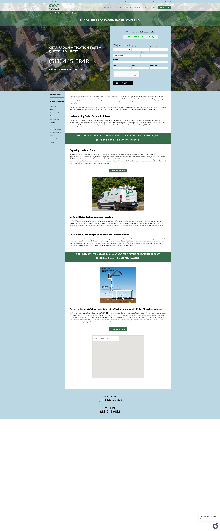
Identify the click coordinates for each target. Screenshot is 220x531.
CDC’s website (150, 109)
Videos (136, 2)
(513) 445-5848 (69, 61)
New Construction (135, 7)
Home (51, 13)
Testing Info (53, 122)
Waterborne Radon (55, 139)
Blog (142, 2)
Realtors (125, 7)
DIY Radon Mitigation (55, 132)
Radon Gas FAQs (54, 113)
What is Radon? (129, 2)
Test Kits (52, 126)
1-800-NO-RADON (54, 9)
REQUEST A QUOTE (123, 83)
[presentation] (126, 74)
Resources (160, 2)
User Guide (53, 136)
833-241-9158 (110, 411)
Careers (147, 2)
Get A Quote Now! (118, 170)
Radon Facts (53, 109)
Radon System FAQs (55, 116)
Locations (153, 2)
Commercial (117, 7)
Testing (144, 7)
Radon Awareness (54, 119)
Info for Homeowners (55, 129)
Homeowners (108, 7)
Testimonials (168, 2)
